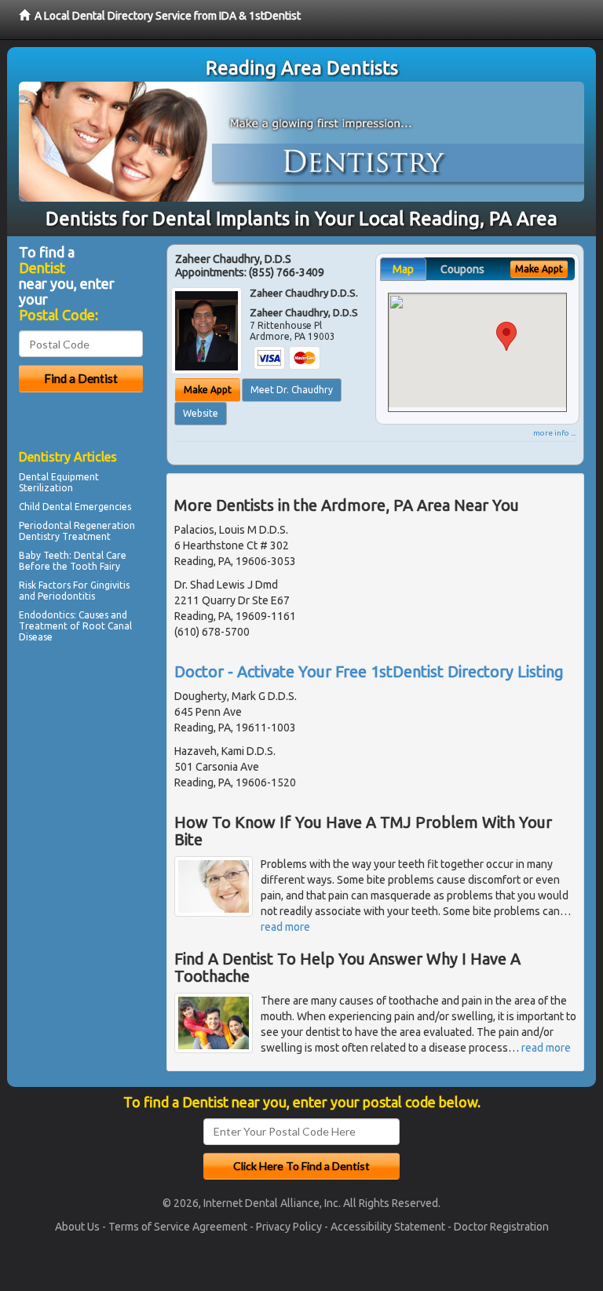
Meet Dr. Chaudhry (291, 390)
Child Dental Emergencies (75, 506)
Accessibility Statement (388, 1226)
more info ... (554, 433)
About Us (77, 1226)
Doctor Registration (501, 1226)
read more (285, 927)
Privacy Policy (289, 1226)
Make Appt (208, 390)
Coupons (462, 269)
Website (200, 413)
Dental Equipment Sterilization (59, 482)
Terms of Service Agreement (177, 1226)
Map (403, 269)
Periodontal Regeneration (77, 525)
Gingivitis (110, 585)
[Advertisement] (99, 784)
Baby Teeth (44, 555)
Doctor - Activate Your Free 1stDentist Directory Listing (369, 671)
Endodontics (46, 615)
